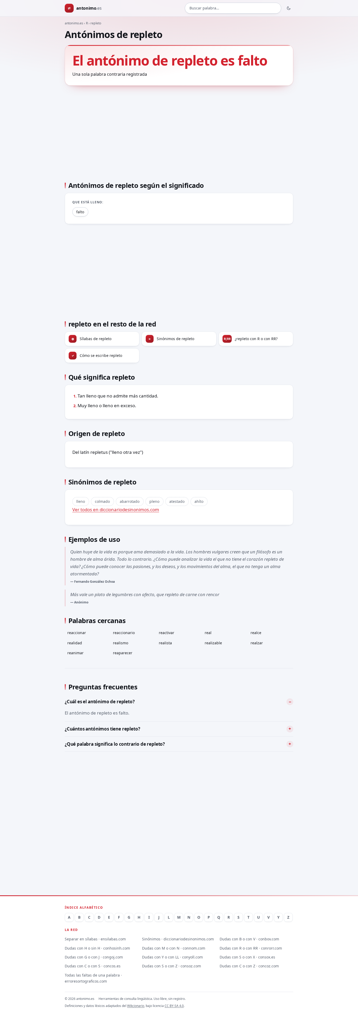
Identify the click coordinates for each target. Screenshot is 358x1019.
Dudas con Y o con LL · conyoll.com (172, 957)
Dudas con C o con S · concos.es (93, 965)
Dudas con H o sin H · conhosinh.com (97, 948)
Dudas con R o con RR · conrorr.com (251, 948)
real (208, 632)
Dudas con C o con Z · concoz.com (249, 965)
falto (80, 211)
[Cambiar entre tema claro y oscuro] (288, 8)
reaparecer (122, 652)
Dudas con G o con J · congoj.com (94, 957)
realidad (74, 642)
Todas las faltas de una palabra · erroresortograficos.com (93, 978)
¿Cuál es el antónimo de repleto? (100, 702)
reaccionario (124, 632)
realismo (120, 642)
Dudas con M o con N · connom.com (173, 948)
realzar (257, 642)
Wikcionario (135, 1006)
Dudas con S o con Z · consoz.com (171, 965)
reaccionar (76, 632)
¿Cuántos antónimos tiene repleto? (102, 729)
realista (165, 642)
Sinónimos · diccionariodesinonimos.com (178, 938)
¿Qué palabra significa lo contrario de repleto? (115, 744)
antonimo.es (74, 23)
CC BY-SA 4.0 (174, 1006)
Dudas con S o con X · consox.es (247, 957)
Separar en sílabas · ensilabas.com (95, 938)
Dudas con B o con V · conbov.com (249, 938)
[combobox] (233, 8)
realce (256, 632)
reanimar (75, 652)
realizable (213, 642)
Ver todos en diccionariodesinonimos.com (115, 509)
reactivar (166, 632)
